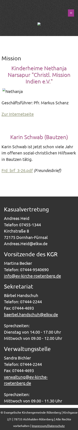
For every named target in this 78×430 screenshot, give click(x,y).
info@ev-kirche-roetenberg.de (32, 275)
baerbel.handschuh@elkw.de (31, 314)
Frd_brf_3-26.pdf (17, 170)
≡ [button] (71, 13)
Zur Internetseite (18, 113)
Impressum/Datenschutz (48, 426)
